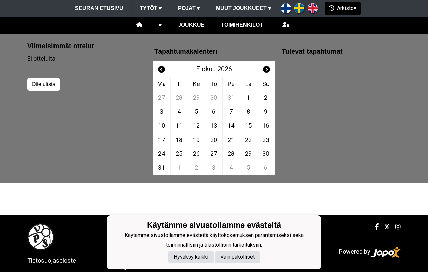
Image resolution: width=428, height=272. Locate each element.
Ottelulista (44, 84)
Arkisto (345, 8)
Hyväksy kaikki (191, 257)
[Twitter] (384, 226)
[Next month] (266, 69)
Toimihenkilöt (242, 25)
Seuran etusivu (99, 8)
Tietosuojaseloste (51, 260)
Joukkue (191, 25)
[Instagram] (395, 226)
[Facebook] (374, 226)
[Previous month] (161, 69)
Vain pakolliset (237, 257)
